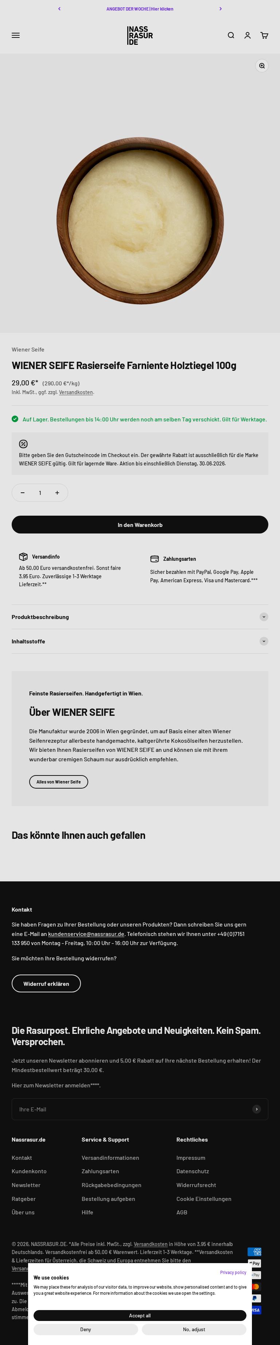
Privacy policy (233, 1272)
